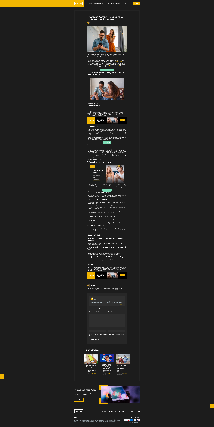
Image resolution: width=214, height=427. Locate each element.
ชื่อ (89, 329)
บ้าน (102, 411)
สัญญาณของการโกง (97, 3)
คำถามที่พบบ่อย (117, 3)
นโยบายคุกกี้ (87, 423)
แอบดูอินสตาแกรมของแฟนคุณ (107, 70)
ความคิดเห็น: (91, 313)
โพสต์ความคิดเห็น (95, 339)
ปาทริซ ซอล (93, 285)
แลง (125, 3)
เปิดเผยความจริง (107, 142)
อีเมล (109, 329)
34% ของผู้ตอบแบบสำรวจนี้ (114, 65)
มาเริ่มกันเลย (79, 399)
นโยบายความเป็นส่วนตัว (78, 423)
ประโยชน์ (103, 3)
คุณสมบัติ (90, 3)
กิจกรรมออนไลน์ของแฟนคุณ (116, 102)
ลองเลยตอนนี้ (136, 3)
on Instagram (114, 108)
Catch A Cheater (100, 21)
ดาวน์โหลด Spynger (107, 190)
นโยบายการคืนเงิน (94, 423)
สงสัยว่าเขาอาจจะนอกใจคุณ (118, 61)
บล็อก (122, 3)
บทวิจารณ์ (108, 3)
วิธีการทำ (112, 3)
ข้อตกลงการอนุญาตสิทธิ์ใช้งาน (104, 423)
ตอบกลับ (121, 304)
